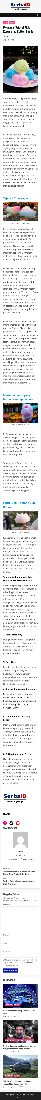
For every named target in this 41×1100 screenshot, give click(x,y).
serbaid (7, 37)
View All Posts (28, 859)
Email (6, 943)
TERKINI (12, 22)
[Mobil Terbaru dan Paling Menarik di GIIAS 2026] (20, 996)
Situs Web (7, 951)
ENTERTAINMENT (10, 1040)
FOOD (6, 22)
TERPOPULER (29, 1040)
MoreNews (27, 1095)
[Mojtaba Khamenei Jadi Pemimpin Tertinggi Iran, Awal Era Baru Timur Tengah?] (20, 1031)
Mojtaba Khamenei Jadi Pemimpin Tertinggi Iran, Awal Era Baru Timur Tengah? (19, 1047)
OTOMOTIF (8, 1005)
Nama (6, 935)
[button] (3, 15)
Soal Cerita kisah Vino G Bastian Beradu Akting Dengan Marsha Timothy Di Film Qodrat (19, 871)
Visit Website (12, 859)
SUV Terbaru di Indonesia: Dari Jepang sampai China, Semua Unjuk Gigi (17, 1082)
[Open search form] (37, 15)
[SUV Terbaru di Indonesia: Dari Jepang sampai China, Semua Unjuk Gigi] (20, 1066)
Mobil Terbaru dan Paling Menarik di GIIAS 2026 (19, 1012)
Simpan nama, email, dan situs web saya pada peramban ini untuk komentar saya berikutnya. (21, 962)
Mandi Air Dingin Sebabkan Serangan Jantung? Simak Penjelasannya (19, 881)
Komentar (8, 904)
